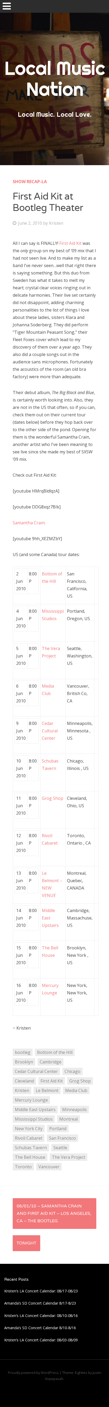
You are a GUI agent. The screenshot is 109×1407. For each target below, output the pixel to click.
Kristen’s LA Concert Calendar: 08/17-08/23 (41, 1290)
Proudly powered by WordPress (33, 1372)
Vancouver (49, 1167)
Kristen (56, 223)
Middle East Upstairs (35, 1109)
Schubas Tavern (31, 1148)
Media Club (76, 1090)
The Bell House (30, 1157)
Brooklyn (24, 1062)
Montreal (68, 1119)
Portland (57, 1128)
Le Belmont (47, 1090)
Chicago (72, 1071)
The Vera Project (68, 1157)
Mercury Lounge (31, 1100)
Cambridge (50, 1062)
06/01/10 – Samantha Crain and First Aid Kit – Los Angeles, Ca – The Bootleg (54, 1213)
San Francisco (62, 1138)
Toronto (23, 1167)
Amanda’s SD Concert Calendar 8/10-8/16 (40, 1327)
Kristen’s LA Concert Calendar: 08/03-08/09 (41, 1339)
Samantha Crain (28, 523)
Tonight (26, 1243)
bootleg (22, 1052)
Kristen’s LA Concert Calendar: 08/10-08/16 (41, 1315)
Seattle (60, 1148)
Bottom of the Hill (54, 1052)
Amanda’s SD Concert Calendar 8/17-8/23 (40, 1303)
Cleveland (24, 1081)
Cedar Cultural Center (50, 730)
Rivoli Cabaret (28, 1138)
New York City (29, 1128)
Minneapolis (74, 1109)
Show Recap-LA (30, 181)
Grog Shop (52, 798)
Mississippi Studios (34, 1119)
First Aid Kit (71, 243)
